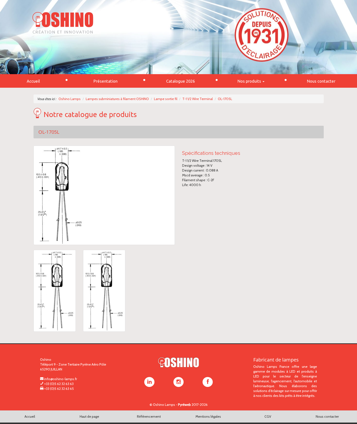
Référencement (149, 416)
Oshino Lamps (164, 404)
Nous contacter (327, 416)
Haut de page (89, 416)
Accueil (30, 416)
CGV (267, 416)
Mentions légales (208, 416)
